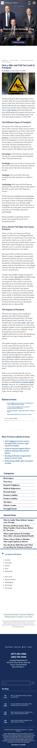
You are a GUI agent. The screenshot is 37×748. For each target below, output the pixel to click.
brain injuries (12, 110)
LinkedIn (15, 674)
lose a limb (21, 323)
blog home (5, 60)
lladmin (6, 71)
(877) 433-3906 (18, 654)
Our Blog (5, 689)
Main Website (9, 647)
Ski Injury (7, 502)
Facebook (10, 674)
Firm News (7, 482)
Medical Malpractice (11, 488)
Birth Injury (8, 478)
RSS (25, 647)
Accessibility (22, 744)
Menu (34, 2)
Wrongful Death (10, 509)
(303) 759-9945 (18, 657)
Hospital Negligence (11, 485)
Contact (29, 647)
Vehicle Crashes (9, 505)
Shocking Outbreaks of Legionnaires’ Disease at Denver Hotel (20, 411)
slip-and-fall (19, 277)
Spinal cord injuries (13, 357)
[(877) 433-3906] (29, 2)
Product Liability (10, 499)
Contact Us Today (18, 42)
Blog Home (17, 647)
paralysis (5, 138)
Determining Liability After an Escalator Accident (19, 414)
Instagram (21, 674)
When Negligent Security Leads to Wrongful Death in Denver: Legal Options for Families (20, 403)
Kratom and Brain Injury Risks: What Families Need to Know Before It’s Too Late (18, 528)
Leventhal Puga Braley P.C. (10, 3)
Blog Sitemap (15, 744)
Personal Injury (9, 492)
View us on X (26, 674)
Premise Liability (14, 60)
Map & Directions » (19, 664)
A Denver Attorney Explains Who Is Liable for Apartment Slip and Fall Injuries (18, 407)
